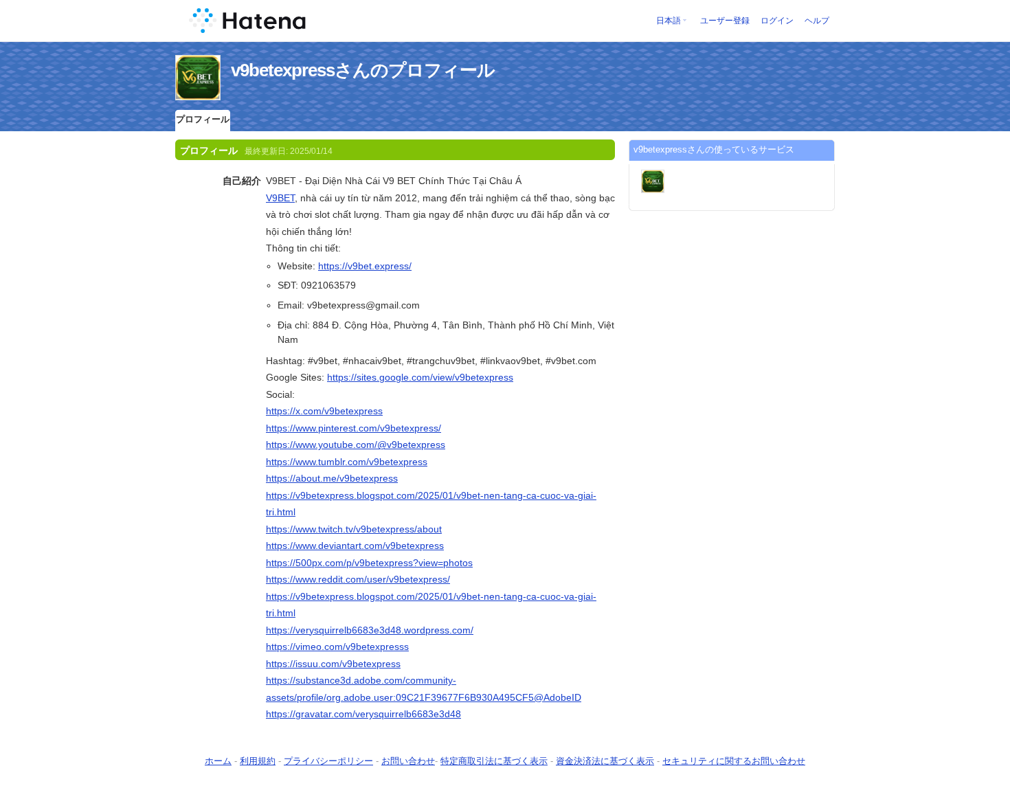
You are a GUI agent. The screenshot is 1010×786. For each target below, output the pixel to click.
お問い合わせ (408, 761)
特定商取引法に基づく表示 (494, 761)
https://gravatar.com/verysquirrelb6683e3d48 (363, 713)
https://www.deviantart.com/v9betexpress (355, 545)
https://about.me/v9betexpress (332, 478)
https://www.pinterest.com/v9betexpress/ (353, 428)
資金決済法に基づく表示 (605, 761)
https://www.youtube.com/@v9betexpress (355, 444)
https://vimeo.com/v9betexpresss (337, 646)
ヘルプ (817, 20)
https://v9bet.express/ (365, 265)
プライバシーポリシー (328, 761)
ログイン (777, 20)
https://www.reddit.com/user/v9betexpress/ (358, 579)
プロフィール (202, 119)
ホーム (218, 761)
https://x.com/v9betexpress (324, 410)
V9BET (280, 197)
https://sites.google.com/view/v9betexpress (420, 377)
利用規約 (258, 761)
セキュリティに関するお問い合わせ (733, 761)
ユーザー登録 (725, 20)
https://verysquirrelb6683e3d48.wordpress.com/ (369, 630)
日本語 (668, 20)
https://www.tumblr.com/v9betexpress (346, 461)
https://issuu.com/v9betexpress (333, 663)
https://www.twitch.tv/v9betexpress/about (354, 529)
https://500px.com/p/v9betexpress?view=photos (369, 562)
